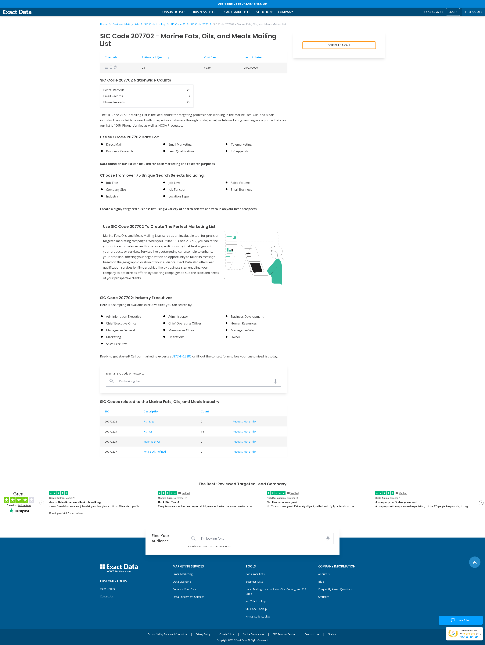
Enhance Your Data (184, 589)
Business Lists (204, 12)
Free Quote (473, 12)
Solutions (264, 12)
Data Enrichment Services (188, 597)
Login (453, 12)
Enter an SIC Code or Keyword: (125, 373)
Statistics (323, 597)
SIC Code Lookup (155, 24)
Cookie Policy (226, 634)
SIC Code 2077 (199, 24)
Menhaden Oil (151, 441)
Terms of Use (312, 634)
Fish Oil (147, 431)
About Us (324, 574)
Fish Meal (149, 421)
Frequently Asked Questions (335, 589)
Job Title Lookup (256, 601)
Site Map (332, 634)
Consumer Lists (172, 12)
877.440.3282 (433, 12)
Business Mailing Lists (126, 24)
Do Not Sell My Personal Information (167, 634)
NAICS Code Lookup (258, 616)
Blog (321, 581)
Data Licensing (182, 581)
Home (104, 24)
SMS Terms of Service (284, 634)
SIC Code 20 (178, 24)
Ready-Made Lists (236, 12)
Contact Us (107, 596)
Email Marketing (182, 574)
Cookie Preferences (253, 634)
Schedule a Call (339, 45)
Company (285, 12)
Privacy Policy (203, 634)
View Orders (107, 589)
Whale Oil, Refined (154, 451)
